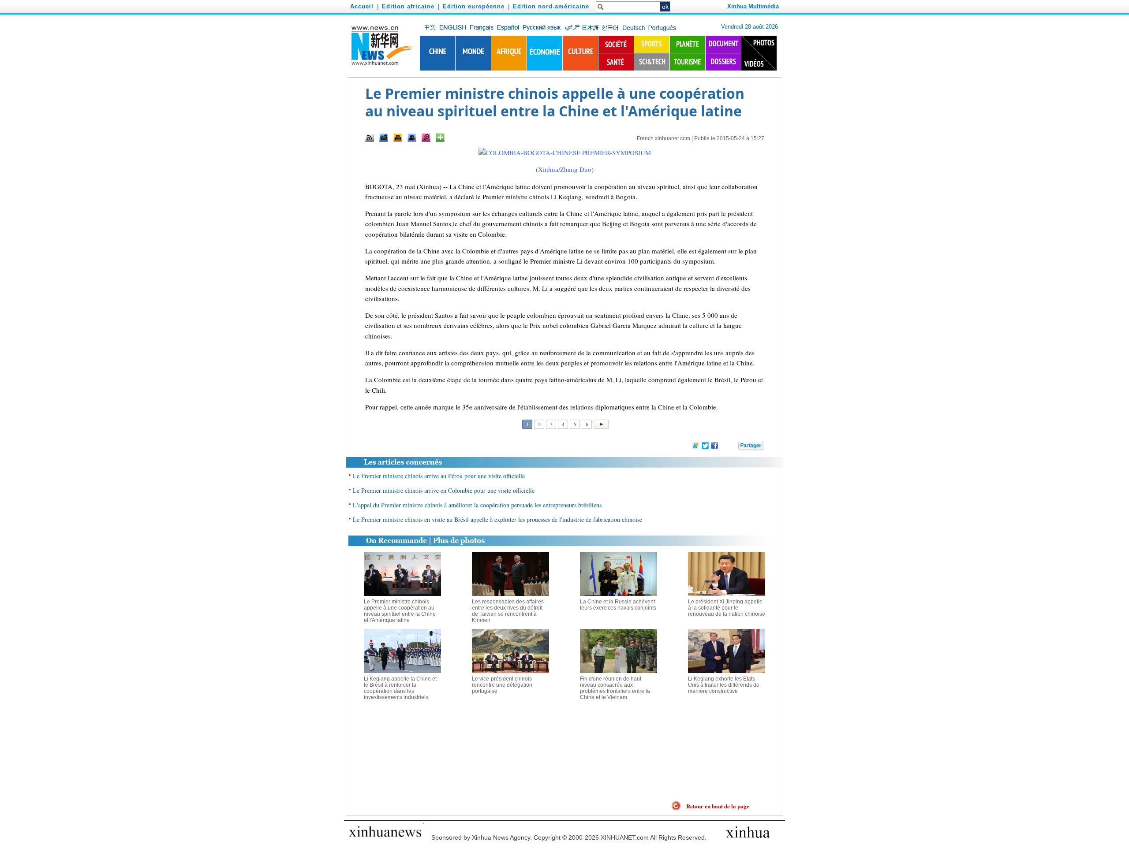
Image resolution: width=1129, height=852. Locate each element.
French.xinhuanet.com (663, 138)
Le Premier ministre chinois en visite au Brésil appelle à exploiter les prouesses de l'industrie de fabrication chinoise (497, 519)
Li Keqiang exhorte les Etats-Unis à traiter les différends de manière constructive (723, 685)
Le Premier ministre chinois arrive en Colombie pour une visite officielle (444, 490)
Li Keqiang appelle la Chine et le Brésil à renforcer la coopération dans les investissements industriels (400, 688)
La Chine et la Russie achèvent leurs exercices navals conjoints (618, 605)
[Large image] (426, 137)
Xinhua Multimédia (753, 6)
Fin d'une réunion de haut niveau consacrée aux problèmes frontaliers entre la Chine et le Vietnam (615, 688)
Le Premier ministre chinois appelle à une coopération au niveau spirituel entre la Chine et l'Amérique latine (400, 611)
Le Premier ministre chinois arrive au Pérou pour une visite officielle (439, 476)
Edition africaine (408, 6)
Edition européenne (474, 6)
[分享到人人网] (732, 445)
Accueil (362, 6)
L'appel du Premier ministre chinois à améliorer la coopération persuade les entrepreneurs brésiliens (477, 505)
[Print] (397, 137)
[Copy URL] (411, 137)
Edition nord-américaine (551, 6)
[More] (440, 137)
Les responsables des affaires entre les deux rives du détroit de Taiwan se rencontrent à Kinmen (508, 611)
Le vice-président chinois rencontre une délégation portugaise (502, 685)
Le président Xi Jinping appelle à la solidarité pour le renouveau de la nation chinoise (726, 608)
